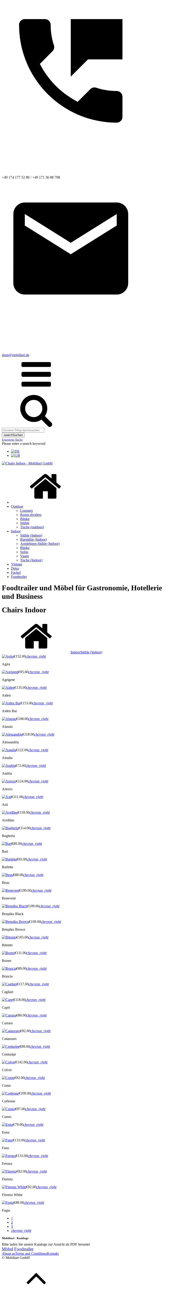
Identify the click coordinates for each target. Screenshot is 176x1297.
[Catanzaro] (11, 1031)
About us (8, 1253)
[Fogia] (8, 1203)
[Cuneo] (8, 1109)
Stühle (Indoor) (31, 535)
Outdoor (17, 506)
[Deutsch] (15, 451)
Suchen (13, 435)
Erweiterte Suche (12, 439)
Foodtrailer (19, 577)
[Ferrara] (9, 1156)
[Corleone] (10, 1093)
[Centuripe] (11, 1046)
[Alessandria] (12, 734)
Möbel (7, 1249)
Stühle (24, 523)
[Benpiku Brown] (15, 922)
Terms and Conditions (31, 1253)
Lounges (26, 511)
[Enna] (7, 1124)
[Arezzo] (9, 781)
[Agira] (8, 656)
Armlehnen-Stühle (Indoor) (40, 544)
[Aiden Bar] (11, 703)
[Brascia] (9, 968)
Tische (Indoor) (31, 560)
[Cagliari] (9, 984)
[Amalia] (9, 750)
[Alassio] (9, 719)
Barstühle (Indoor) (33, 539)
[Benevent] (10, 890)
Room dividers (30, 515)
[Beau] (7, 875)
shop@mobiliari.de (15, 355)
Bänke (25, 519)
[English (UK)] (15, 455)
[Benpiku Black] (14, 906)
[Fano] (7, 1140)
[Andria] (9, 766)
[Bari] (7, 844)
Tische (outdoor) (32, 527)
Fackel (16, 572)
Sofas (24, 552)
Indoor (16, 531)
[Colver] (8, 1062)
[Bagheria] (10, 828)
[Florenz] (9, 1171)
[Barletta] (9, 859)
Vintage (16, 564)
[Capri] (8, 1000)
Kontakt (53, 1253)
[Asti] (6, 797)
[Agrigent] (10, 672)
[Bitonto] (9, 937)
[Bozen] (8, 953)
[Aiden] (8, 687)
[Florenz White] (14, 1187)
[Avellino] (10, 812)
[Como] (8, 1078)
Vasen (24, 556)
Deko (15, 568)
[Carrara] (9, 1015)
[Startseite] (45, 502)
